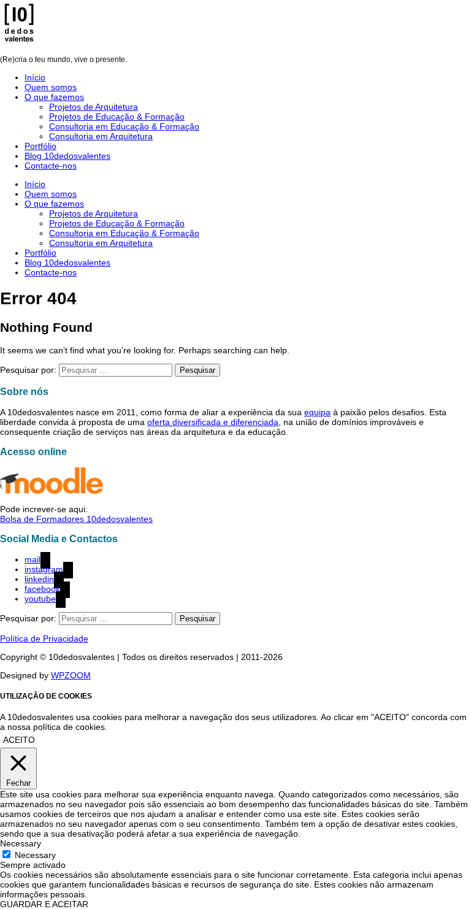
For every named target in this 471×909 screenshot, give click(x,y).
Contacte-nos (51, 166)
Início (35, 77)
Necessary (35, 855)
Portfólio (40, 146)
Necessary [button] (20, 843)
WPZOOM (71, 675)
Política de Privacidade (44, 638)
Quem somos (51, 87)
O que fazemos (54, 97)
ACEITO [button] (19, 740)
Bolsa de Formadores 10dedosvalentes (76, 519)
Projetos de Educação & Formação (117, 116)
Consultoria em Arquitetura (101, 136)
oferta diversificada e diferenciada (212, 422)
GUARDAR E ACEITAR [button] (44, 904)
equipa (317, 412)
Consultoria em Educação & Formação (124, 126)
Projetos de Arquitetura (93, 107)
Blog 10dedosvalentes (67, 156)
